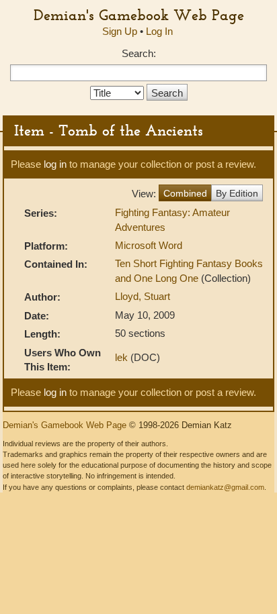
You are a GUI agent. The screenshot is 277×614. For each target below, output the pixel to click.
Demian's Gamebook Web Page (139, 14)
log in (55, 164)
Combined (185, 193)
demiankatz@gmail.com (225, 487)
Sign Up (119, 31)
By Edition (237, 193)
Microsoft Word (148, 245)
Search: (139, 53)
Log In (159, 31)
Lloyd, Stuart (142, 296)
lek (121, 357)
